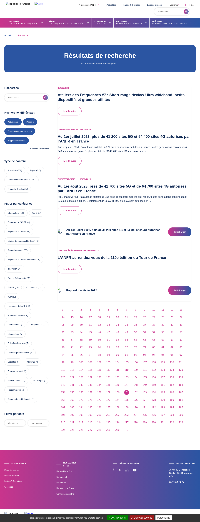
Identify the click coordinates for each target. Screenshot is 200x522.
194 (172, 407)
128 (81, 377)
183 (72, 407)
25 (162, 317)
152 (172, 385)
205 (144, 415)
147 (126, 385)
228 (99, 430)
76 (117, 347)
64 (135, 340)
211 (72, 422)
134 (135, 377)
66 (153, 340)
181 (181, 400)
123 (163, 370)
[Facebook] (113, 470)
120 (135, 370)
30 (81, 324)
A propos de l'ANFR (88, 5)
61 (108, 340)
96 (171, 355)
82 (171, 347)
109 (163, 362)
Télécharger (180, 232)
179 (163, 400)
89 (108, 355)
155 (72, 392)
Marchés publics (11, 470)
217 (126, 422)
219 (144, 422)
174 (117, 400)
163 (144, 392)
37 (144, 324)
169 (72, 400)
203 (126, 415)
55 (181, 332)
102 (99, 362)
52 (153, 332)
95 (162, 355)
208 (172, 415)
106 (135, 362)
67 (162, 340)
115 (90, 370)
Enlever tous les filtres (39, 148)
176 (135, 400)
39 (162, 324)
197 (72, 415)
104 (117, 362)
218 (135, 422)
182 (63, 407)
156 (81, 392)
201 (108, 415)
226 (81, 430)
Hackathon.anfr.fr (64, 488)
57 (72, 340)
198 (81, 415)
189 (126, 407)
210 (63, 422)
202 (117, 415)
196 (63, 415)
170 (81, 400)
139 (181, 377)
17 (90, 317)
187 (108, 407)
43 (72, 332)
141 (72, 385)
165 (163, 392)
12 (171, 309)
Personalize (163, 517)
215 (108, 422)
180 (172, 400)
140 (63, 385)
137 (163, 377)
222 (172, 422)
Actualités (111, 5)
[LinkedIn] (126, 470)
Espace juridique (11, 475)
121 (144, 370)
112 (63, 370)
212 (81, 422)
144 (99, 385)
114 (81, 370)
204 (135, 415)
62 (117, 340)
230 (117, 430)
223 (181, 422)
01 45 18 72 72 (176, 482)
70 (63, 347)
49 (126, 332)
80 (153, 347)
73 (90, 347)
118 (117, 370)
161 (126, 392)
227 (90, 430)
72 (81, 347)
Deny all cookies (142, 517)
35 (126, 324)
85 (72, 355)
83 (181, 347)
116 (99, 370)
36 (135, 324)
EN (192, 5)
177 (144, 400)
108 (154, 362)
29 (72, 324)
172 (99, 400)
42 (63, 332)
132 (117, 377)
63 (126, 340)
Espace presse (154, 5)
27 (181, 317)
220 (154, 422)
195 (181, 407)
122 (154, 370)
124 (172, 370)
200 (99, 415)
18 (99, 317)
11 (162, 309)
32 (99, 324)
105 (126, 362)
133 (126, 377)
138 (172, 377)
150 (154, 385)
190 (135, 407)
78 (135, 347)
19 (108, 317)
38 (153, 324)
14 (63, 317)
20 (117, 317)
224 (63, 430)
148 (135, 385)
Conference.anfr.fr (64, 494)
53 (162, 332)
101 (90, 362)
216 (117, 422)
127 (72, 377)
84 (63, 355)
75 (108, 347)
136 (154, 377)
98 (63, 362)
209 (181, 415)
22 (135, 317)
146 (117, 385)
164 (154, 392)
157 (90, 392)
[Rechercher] (186, 11)
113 (72, 370)
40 (171, 324)
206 (154, 415)
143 (90, 385)
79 (144, 347)
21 (126, 317)
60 (99, 340)
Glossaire (8, 487)
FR (186, 5)
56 (63, 340)
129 (90, 377)
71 (72, 347)
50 (135, 332)
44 (81, 332)
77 (126, 347)
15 (72, 317)
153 (181, 385)
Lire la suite (69, 111)
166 (172, 392)
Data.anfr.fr (61, 482)
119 (127, 370)
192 (154, 407)
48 (117, 332)
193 (163, 407)
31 (90, 324)
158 (99, 392)
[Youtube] (134, 470)
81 (162, 347)
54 (171, 332)
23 (144, 317)
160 (117, 392)
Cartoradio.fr (62, 477)
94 (153, 355)
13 (181, 309)
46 (99, 332)
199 (90, 415)
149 (144, 385)
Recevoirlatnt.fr (63, 471)
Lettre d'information (13, 481)
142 (81, 385)
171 (90, 400)
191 (144, 407)
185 (90, 407)
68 (171, 340)
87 (90, 355)
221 (163, 422)
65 (144, 340)
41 (181, 324)
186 (99, 407)
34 (117, 324)
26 (171, 317)
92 (135, 355)
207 (163, 415)
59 (90, 340)
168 (63, 400)
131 (108, 377)
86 (81, 355)
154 (63, 392)
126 (63, 377)
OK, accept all (118, 517)
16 (81, 317)
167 (181, 392)
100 (81, 362)
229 (108, 430)
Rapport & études (131, 5)
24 (153, 317)
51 (144, 332)
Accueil (8, 35)
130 (99, 377)
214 (99, 422)
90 (117, 355)
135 (144, 377)
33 (108, 324)
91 (126, 355)
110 (172, 362)
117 (108, 370)
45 (90, 332)
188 (117, 407)
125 (181, 370)
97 (181, 355)
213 (90, 422)
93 (144, 355)
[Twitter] (119, 470)
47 (108, 332)
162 (135, 392)
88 (99, 355)
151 (163, 385)
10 (153, 309)
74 (99, 347)
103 (108, 362)
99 (72, 362)
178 (154, 400)
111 (181, 362)
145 (108, 385)
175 (126, 400)
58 (81, 340)
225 (72, 430)
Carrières (174, 5)
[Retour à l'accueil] (39, 3)
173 (108, 400)
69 (181, 340)
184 (81, 407)
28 (63, 324)
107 (144, 362)
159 (108, 392)
